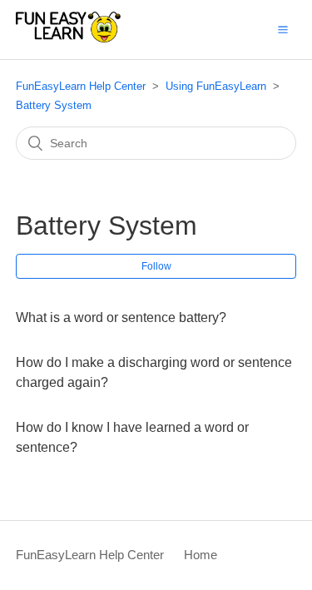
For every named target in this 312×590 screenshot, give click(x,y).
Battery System (54, 105)
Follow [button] (156, 266)
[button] (283, 29)
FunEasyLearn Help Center (81, 86)
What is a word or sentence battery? (121, 317)
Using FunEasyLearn (216, 86)
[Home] (68, 38)
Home (200, 555)
